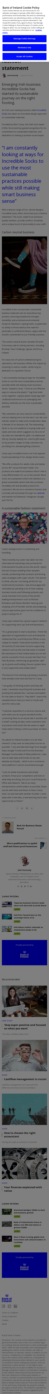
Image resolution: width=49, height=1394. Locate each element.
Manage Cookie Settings (24, 38)
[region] (24, 31)
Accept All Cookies (24, 56)
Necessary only (24, 47)
